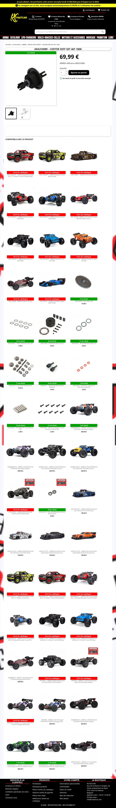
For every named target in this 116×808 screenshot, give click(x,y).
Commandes (64, 787)
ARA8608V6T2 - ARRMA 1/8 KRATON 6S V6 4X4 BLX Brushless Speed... (20, 467)
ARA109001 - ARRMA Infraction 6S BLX (84, 175)
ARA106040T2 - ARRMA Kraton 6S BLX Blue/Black (52, 217)
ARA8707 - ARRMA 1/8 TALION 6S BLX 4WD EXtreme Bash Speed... (83, 681)
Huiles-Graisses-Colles (49, 37)
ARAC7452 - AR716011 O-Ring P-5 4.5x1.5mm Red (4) (84, 386)
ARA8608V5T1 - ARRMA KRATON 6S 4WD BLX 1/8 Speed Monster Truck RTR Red (83, 597)
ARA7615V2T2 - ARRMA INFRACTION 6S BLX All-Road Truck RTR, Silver (20, 552)
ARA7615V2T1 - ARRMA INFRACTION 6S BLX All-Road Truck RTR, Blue (84, 509)
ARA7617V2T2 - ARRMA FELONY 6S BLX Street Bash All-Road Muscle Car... (84, 552)
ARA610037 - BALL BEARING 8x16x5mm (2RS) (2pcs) (52, 512)
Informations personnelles (70, 784)
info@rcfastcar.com (94, 799)
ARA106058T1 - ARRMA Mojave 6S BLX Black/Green (52, 175)
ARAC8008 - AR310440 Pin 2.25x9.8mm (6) (20, 428)
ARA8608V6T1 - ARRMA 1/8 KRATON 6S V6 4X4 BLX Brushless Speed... (84, 428)
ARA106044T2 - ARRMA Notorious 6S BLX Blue (52, 259)
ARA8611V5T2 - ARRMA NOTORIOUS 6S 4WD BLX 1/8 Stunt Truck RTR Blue (84, 639)
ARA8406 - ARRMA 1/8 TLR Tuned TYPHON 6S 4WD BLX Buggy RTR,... (52, 720)
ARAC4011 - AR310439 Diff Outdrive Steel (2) (52, 386)
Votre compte (71, 780)
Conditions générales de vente (17, 792)
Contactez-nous (11, 798)
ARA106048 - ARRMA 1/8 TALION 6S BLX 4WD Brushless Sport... (84, 217)
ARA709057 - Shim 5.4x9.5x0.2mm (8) (20, 343)
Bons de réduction (67, 795)
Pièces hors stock (39, 795)
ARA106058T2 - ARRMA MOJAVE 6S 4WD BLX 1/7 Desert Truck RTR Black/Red (20, 175)
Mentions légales (11, 789)
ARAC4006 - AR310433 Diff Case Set (52, 343)
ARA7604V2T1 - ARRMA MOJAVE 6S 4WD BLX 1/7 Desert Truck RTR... (20, 597)
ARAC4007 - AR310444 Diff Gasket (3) (84, 343)
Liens (110, 37)
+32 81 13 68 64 (104, 795)
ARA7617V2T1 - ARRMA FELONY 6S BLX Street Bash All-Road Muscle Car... (52, 552)
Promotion (102, 37)
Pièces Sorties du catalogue (43, 790)
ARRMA (6, 37)
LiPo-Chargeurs (28, 37)
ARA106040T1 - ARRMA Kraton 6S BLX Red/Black (20, 217)
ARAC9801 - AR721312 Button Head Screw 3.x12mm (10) (52, 428)
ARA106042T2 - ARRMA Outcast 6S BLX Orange (84, 259)
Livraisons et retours (13, 786)
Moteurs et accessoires (73, 37)
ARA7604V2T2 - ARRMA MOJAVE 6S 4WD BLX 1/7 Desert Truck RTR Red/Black (52, 597)
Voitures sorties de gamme (43, 792)
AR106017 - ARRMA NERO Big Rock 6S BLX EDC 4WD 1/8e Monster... (52, 681)
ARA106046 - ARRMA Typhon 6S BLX (20, 301)
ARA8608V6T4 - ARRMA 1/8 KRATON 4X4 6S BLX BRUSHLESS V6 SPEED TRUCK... (52, 765)
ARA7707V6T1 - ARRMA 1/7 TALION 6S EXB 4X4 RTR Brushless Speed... (84, 762)
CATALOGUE (15, 37)
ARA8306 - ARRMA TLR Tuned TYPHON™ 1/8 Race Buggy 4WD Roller (20, 723)
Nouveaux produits (40, 787)
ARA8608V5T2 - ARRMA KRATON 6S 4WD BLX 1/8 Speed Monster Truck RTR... (20, 639)
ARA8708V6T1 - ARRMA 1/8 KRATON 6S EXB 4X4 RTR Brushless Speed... (84, 720)
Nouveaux (90, 37)
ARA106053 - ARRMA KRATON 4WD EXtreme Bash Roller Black (20, 512)
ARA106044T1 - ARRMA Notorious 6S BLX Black (20, 259)
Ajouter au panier (79, 72)
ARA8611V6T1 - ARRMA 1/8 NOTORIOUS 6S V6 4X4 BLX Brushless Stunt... (52, 467)
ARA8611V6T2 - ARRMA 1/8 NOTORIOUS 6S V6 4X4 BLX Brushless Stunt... (83, 467)
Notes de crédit (65, 790)
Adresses (63, 792)
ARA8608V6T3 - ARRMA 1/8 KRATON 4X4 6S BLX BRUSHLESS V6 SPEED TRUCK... (20, 765)
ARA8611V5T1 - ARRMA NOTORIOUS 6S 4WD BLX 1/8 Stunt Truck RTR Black (52, 639)
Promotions (37, 784)
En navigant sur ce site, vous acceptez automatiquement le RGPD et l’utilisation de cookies (59, 5)
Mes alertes (64, 798)
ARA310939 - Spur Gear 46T (84, 301)
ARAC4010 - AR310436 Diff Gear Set (20, 385)
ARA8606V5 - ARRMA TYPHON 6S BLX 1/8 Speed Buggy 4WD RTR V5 (20, 678)
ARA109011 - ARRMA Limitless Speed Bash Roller (52, 302)
